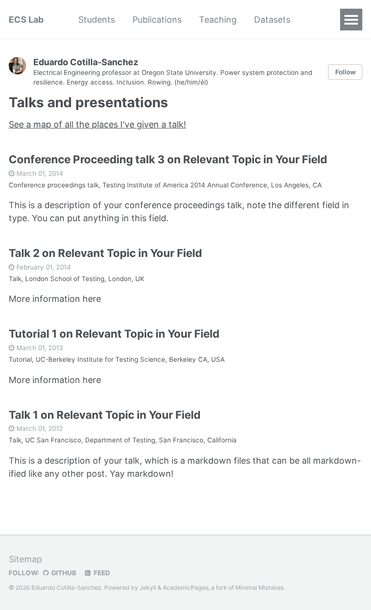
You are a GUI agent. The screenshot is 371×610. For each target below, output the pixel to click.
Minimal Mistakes (259, 587)
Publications (157, 19)
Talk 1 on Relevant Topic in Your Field (104, 414)
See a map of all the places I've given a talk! (97, 124)
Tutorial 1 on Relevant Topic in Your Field (114, 333)
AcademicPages (185, 587)
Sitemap (25, 559)
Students (96, 19)
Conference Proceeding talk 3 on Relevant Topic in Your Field (168, 159)
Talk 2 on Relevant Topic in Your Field (105, 252)
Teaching (218, 19)
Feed (101, 573)
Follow (345, 72)
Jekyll (148, 587)
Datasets (272, 19)
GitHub (63, 573)
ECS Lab (26, 19)
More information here (55, 299)
